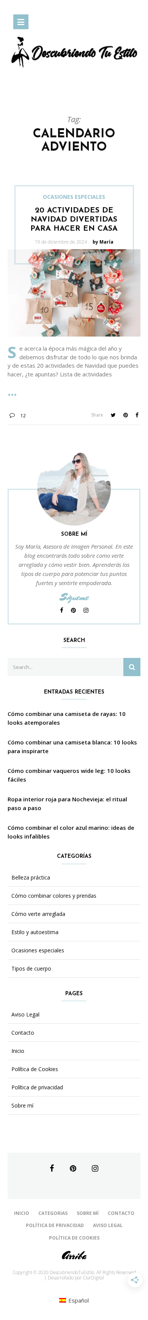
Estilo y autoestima (34, 932)
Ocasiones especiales (74, 197)
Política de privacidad (37, 1087)
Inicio (17, 1051)
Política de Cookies (34, 1069)
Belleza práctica (30, 877)
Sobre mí (22, 1105)
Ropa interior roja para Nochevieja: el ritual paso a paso (67, 803)
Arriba (74, 1255)
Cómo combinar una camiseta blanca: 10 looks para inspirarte (72, 746)
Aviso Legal (25, 1014)
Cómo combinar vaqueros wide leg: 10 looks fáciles (69, 775)
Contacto (22, 1032)
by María (103, 242)
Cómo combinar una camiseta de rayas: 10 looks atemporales (67, 718)
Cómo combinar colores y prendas (53, 895)
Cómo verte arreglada (38, 914)
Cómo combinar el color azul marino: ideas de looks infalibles (71, 832)
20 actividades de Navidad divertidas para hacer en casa (74, 220)
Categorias (53, 1213)
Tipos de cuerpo (31, 968)
